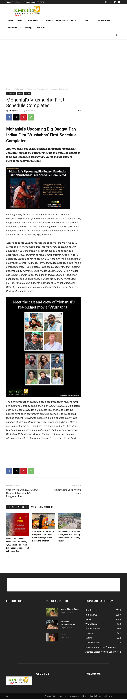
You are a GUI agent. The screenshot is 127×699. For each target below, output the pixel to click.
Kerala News (95, 696)
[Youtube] (119, 2)
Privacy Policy (51, 696)
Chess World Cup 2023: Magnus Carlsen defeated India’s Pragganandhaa (22, 493)
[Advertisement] (84, 11)
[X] (110, 2)
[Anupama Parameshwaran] (52, 624)
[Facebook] (102, 2)
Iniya (63, 634)
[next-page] (13, 557)
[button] (117, 35)
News (20, 93)
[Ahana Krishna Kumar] (52, 612)
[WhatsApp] (31, 117)
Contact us (74, 696)
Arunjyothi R (14, 110)
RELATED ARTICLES (17, 507)
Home (8, 89)
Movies (27, 93)
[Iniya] (52, 637)
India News (108, 696)
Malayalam (19, 89)
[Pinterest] (23, 117)
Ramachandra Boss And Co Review (67, 491)
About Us (63, 696)
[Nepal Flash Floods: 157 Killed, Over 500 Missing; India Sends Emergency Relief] (69, 521)
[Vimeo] (114, 2)
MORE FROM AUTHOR (42, 507)
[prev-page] (8, 557)
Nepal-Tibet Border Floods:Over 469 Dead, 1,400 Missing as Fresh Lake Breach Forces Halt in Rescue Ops (17, 544)
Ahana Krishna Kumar (70, 609)
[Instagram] (106, 2)
